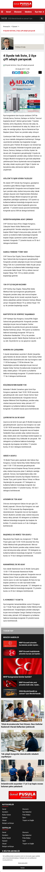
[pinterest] (22, 73)
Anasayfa (6, 26)
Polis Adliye (26, 815)
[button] (43, 12)
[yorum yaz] (27, 73)
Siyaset (14, 26)
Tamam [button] (22, 867)
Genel (8, 12)
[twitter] (16, 73)
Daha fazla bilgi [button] (22, 863)
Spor (24, 817)
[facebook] (13, 73)
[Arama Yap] (41, 18)
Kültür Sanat (6, 815)
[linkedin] (19, 73)
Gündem (28, 12)
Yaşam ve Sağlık (28, 820)
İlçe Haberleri (26, 812)
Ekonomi (18, 12)
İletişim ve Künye (8, 823)
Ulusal (4, 820)
